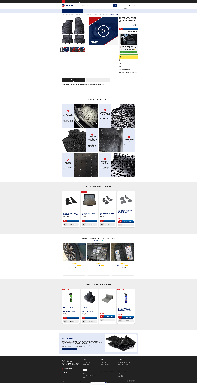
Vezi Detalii (72, 224)
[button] (61, 257)
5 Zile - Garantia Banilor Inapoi (124, 366)
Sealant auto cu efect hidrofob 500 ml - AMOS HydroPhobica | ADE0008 (124, 309)
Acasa (63, 14)
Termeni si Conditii (86, 373)
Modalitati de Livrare (87, 371)
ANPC (119, 373)
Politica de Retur (86, 362)
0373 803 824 (92, 2)
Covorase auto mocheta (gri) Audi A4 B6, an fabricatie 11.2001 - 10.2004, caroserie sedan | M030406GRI (125, 213)
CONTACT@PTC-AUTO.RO (70, 370)
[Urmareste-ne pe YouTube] (132, 381)
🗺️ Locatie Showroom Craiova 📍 (124, 362)
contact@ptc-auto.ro (71, 2)
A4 (74, 14)
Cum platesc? (85, 368)
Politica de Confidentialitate (89, 375)
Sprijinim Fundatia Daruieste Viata (108, 369)
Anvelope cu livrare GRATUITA (107, 371)
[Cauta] (115, 5)
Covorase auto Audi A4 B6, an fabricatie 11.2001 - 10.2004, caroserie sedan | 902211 (107, 212)
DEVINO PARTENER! (104, 362)
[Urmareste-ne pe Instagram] (130, 381)
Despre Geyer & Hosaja (69, 349)
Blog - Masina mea (105, 364)
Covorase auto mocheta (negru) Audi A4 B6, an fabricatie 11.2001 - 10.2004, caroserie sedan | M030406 (70, 212)
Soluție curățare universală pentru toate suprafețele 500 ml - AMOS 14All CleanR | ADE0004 (70, 309)
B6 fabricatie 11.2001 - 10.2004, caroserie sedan (83, 14)
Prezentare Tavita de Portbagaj (124, 368)
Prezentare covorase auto (123, 369)
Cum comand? (86, 366)
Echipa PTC (103, 368)
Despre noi (103, 366)
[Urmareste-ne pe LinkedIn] (134, 381)
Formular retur (86, 364)
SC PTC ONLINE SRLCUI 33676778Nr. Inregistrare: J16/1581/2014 (124, 376)
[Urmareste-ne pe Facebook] (128, 381)
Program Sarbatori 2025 (123, 364)
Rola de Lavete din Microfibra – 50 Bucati (106, 309)
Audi (72, 14)
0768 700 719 (83, 2)
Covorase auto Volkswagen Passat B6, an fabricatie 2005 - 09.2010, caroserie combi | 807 (89, 309)
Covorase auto (67, 14)
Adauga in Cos (72, 221)
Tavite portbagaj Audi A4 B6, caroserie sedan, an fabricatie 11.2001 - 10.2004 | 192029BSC (89, 212)
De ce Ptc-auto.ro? (122, 371)
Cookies (84, 377)
